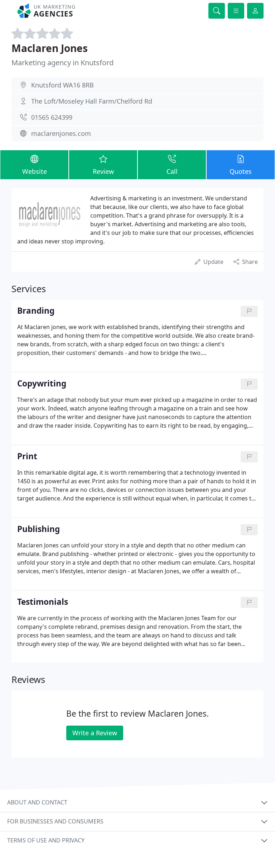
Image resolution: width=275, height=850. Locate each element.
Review (103, 171)
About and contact (37, 802)
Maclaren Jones (49, 48)
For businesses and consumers (55, 821)
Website (34, 171)
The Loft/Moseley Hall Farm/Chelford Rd (91, 101)
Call (172, 171)
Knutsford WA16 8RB (62, 85)
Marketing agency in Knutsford (62, 62)
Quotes (241, 171)
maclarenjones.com (61, 133)
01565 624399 (51, 117)
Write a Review (94, 732)
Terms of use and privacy (46, 840)
